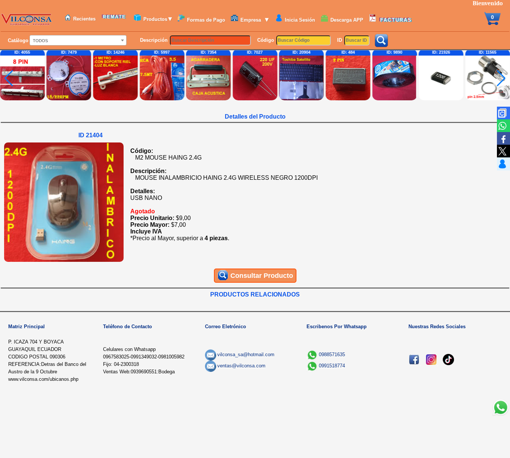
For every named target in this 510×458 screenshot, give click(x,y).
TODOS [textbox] (40, 40)
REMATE (115, 16)
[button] (501, 78)
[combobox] (78, 40)
